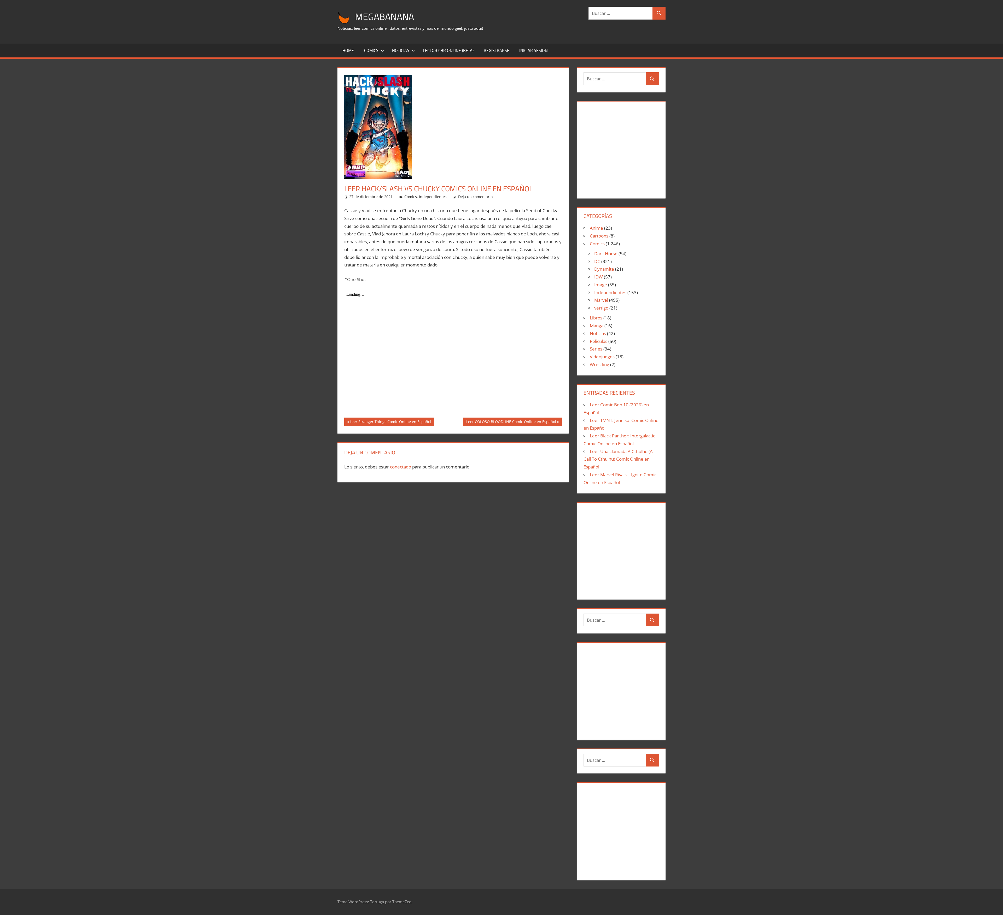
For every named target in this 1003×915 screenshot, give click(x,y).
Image (600, 285)
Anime (596, 228)
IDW (598, 277)
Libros (596, 318)
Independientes (433, 196)
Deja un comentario (475, 196)
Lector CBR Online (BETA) (448, 50)
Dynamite (604, 269)
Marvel (601, 300)
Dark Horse (605, 254)
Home (348, 50)
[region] (621, 147)
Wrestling (599, 364)
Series (596, 349)
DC (597, 261)
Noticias (400, 50)
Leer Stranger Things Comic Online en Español (390, 422)
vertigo (601, 308)
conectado (400, 467)
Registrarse (496, 50)
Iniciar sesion (533, 50)
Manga (596, 326)
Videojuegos (602, 357)
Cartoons (599, 236)
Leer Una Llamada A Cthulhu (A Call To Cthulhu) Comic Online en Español (618, 459)
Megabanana (384, 16)
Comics (371, 50)
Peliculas (598, 341)
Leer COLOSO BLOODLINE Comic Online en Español (511, 422)
